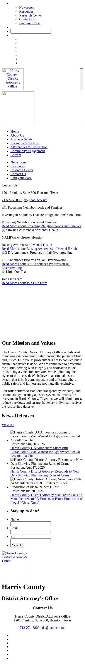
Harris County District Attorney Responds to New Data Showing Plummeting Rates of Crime (44, 473)
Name (14, 519)
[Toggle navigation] (81, 79)
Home (14, 131)
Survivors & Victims (24, 143)
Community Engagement (27, 151)
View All (8, 425)
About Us (17, 135)
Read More (41, 226)
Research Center (30, 15)
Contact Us (27, 19)
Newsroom (26, 7)
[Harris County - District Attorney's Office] (13, 79)
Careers (15, 155)
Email (14, 528)
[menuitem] (51, 39)
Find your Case (29, 23)
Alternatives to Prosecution (29, 147)
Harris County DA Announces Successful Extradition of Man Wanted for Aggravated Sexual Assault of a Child (45, 452)
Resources (26, 11)
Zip (12, 536)
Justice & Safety (21, 139)
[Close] (3, 90)
